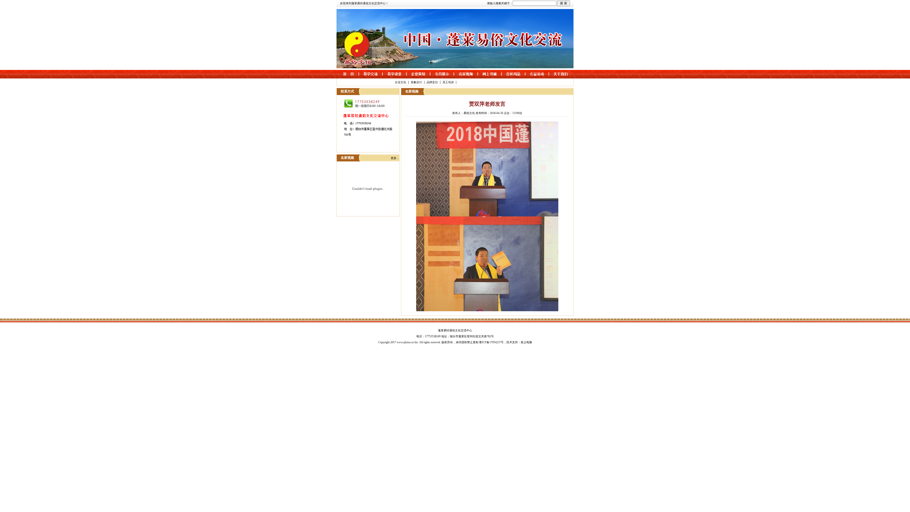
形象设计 (416, 82)
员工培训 (448, 82)
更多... (395, 158)
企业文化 (400, 82)
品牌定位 (432, 82)
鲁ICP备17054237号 (491, 342)
